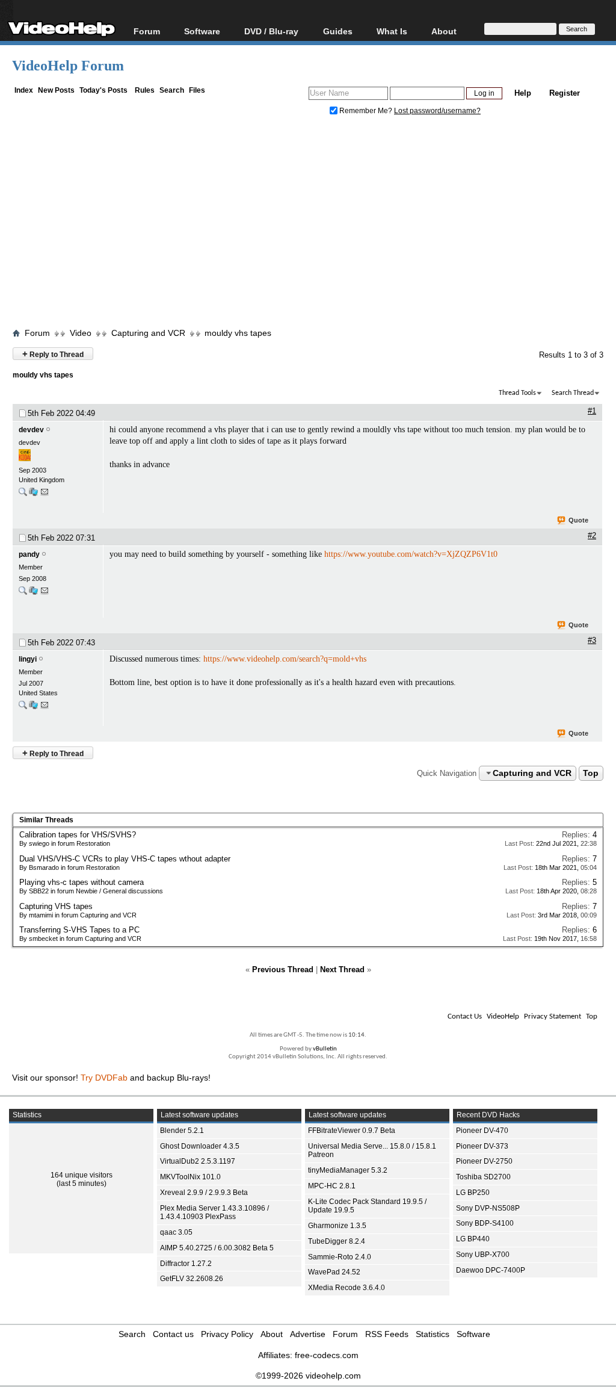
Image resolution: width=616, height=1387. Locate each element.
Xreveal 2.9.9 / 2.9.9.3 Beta (204, 1192)
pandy (29, 554)
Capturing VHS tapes (56, 906)
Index (23, 90)
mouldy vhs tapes (238, 333)
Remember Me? (365, 111)
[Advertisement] (314, 224)
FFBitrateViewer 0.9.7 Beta (351, 1130)
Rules (145, 90)
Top (591, 773)
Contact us (173, 1334)
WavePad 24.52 (334, 1272)
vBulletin (325, 1049)
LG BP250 (473, 1192)
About (271, 1334)
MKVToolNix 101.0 (190, 1177)
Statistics (432, 1334)
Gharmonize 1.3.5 (337, 1225)
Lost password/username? (437, 111)
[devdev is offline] (58, 456)
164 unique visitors (81, 1175)
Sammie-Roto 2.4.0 (339, 1257)
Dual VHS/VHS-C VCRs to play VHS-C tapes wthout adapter (124, 858)
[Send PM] (44, 494)
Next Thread (342, 969)
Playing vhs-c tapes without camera (81, 882)
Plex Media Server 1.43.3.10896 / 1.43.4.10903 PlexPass (214, 1212)
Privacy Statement (552, 1016)
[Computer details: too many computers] (33, 593)
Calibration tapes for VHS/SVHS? (77, 834)
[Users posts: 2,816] (23, 707)
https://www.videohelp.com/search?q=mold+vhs (284, 658)
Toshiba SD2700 (483, 1177)
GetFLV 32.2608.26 (191, 1278)
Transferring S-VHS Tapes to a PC (79, 929)
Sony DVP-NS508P (488, 1208)
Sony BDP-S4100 (485, 1223)
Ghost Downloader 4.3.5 (199, 1146)
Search (171, 90)
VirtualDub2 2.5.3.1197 (197, 1161)
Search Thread (573, 393)
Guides (338, 31)
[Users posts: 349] (23, 494)
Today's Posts (103, 90)
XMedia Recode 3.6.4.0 (346, 1287)
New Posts (56, 90)
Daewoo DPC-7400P (490, 1270)
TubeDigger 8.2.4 (336, 1241)
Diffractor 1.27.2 (186, 1263)
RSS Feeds (386, 1334)
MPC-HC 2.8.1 (332, 1186)
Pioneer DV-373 (482, 1146)
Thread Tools (517, 393)
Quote (578, 520)
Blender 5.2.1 (182, 1130)
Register (564, 93)
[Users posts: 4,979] (23, 593)
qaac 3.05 (176, 1232)
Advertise (307, 1334)
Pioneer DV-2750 (484, 1161)
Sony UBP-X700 (483, 1254)
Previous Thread (282, 969)
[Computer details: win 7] (33, 494)
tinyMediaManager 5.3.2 (347, 1170)
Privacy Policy (227, 1334)
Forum (147, 31)
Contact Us (465, 1016)
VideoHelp (503, 1016)
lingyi (28, 659)
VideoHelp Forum (68, 65)
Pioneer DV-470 (482, 1130)
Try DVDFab (104, 1077)
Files (197, 90)
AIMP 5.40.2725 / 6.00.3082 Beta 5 (217, 1248)
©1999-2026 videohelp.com (308, 1375)
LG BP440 (473, 1239)
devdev (31, 430)
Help (522, 93)
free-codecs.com (327, 1355)
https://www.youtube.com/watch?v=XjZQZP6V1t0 (410, 554)
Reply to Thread (53, 354)
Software (202, 31)
